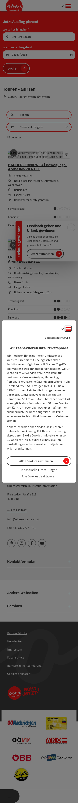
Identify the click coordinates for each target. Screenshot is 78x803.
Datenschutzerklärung (57, 337)
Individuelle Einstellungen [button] (39, 470)
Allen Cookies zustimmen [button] (36, 461)
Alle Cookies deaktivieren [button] (39, 476)
